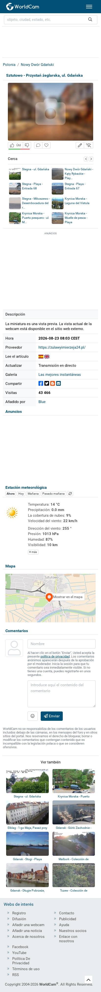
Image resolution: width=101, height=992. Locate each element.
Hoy (21, 493)
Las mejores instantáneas (59, 374)
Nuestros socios (73, 931)
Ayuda (64, 925)
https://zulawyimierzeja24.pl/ (62, 347)
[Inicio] (23, 6)
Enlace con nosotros (68, 938)
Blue (42, 402)
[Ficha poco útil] (27, 145)
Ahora (10, 493)
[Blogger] (52, 383)
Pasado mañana (53, 493)
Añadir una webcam (28, 925)
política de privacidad (55, 656)
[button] (80, 145)
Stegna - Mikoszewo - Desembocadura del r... (36, 203)
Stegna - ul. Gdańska (35, 169)
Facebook (20, 947)
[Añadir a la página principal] (46, 145)
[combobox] (50, 19)
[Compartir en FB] (40, 383)
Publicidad (67, 919)
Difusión (19, 919)
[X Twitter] (46, 383)
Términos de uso (26, 969)
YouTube (19, 953)
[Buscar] (90, 19)
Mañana (33, 493)
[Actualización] (70, 493)
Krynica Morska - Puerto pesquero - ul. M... (35, 218)
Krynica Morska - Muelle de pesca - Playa (76, 218)
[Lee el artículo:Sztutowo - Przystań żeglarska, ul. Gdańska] (40, 356)
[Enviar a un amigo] (58, 383)
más (34, 552)
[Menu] (89, 7)
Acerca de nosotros (28, 936)
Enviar (54, 716)
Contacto (66, 913)
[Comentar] (38, 145)
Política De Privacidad (21, 960)
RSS (15, 975)
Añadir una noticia (27, 931)
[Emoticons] (32, 716)
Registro (19, 913)
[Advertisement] (50, 41)
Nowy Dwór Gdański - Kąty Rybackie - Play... (79, 174)
